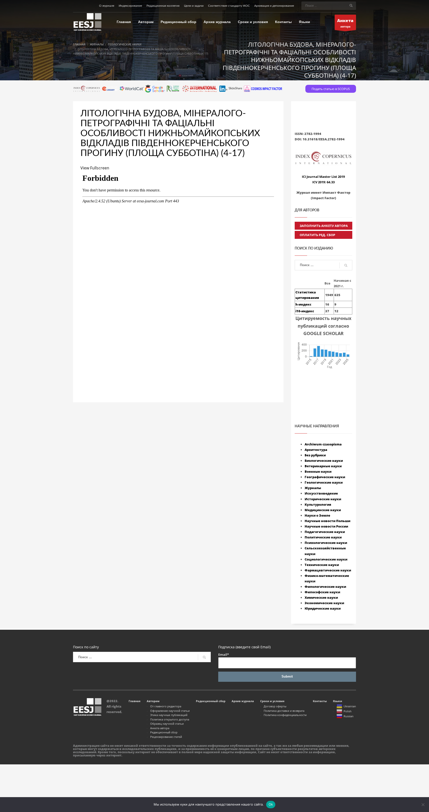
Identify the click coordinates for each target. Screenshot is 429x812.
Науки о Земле (317, 515)
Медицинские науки (323, 510)
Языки (337, 701)
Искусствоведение (321, 493)
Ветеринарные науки (323, 466)
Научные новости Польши (327, 521)
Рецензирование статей (166, 737)
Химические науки (321, 597)
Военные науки (318, 471)
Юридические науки (323, 608)
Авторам (153, 701)
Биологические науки (324, 460)
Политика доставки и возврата (284, 711)
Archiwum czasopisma (323, 444)
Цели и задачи (194, 5)
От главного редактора (165, 706)
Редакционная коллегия (162, 5)
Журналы (313, 488)
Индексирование (130, 5)
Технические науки (322, 564)
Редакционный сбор (164, 732)
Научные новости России (326, 526)
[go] (351, 5)
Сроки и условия (272, 701)
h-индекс (303, 304)
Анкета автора (159, 728)
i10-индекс (304, 311)
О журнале (106, 5)
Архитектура (316, 449)
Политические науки (323, 537)
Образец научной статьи (167, 723)
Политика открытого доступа (169, 719)
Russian (349, 716)
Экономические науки (324, 603)
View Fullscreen (94, 168)
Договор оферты (275, 706)
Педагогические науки (325, 532)
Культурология (318, 504)
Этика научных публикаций (168, 715)
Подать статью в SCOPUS (331, 89)
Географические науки (325, 477)
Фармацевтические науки (328, 570)
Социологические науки (326, 559)
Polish (348, 711)
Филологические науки (325, 586)
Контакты (320, 701)
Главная (135, 701)
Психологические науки (326, 542)
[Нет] (422, 804)
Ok (271, 804)
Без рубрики (315, 455)
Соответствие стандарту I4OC (229, 5)
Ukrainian (350, 706)
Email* (223, 654)
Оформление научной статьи (170, 711)
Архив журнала (243, 701)
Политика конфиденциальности (285, 715)
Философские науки (322, 592)
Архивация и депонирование (274, 5)
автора (345, 23)
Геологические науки (324, 482)
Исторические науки (323, 499)
